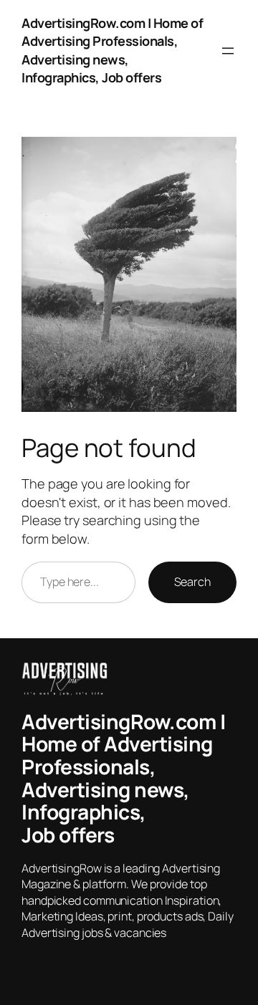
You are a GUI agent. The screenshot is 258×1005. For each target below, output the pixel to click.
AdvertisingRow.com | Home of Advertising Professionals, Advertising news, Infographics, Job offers (112, 50)
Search (192, 582)
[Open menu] (227, 50)
